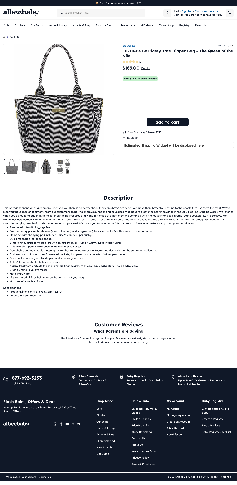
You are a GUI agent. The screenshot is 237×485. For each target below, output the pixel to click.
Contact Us (138, 438)
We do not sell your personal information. (28, 476)
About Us (137, 444)
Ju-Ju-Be (15, 37)
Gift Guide (102, 453)
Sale (99, 408)
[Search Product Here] (61, 13)
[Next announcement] (232, 3)
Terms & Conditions (143, 464)
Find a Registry (211, 425)
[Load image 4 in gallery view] (63, 166)
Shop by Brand (105, 440)
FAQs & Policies (141, 419)
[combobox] (101, 13)
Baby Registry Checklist (216, 431)
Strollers (101, 415)
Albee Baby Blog (142, 431)
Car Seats (102, 421)
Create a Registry (212, 419)
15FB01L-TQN (223, 45)
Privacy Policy (140, 457)
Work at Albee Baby (144, 451)
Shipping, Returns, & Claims (144, 410)
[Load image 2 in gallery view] (29, 166)
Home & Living (105, 428)
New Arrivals (104, 447)
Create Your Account (208, 11)
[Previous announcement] (4, 3)
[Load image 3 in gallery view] (46, 166)
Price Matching (141, 425)
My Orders (173, 408)
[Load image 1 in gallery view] (12, 166)
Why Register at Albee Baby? (215, 410)
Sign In (186, 11)
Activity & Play (105, 434)
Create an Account (178, 421)
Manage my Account (180, 415)
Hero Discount (175, 434)
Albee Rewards (176, 428)
